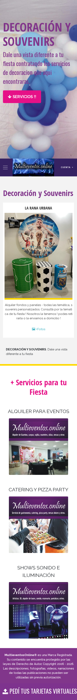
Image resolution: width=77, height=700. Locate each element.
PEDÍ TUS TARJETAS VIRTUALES (42, 691)
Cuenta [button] (66, 167)
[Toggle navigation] (5, 167)
